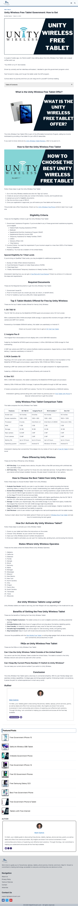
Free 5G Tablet (63, 449)
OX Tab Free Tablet (52, 329)
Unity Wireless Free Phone (46, 207)
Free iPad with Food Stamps (40, 274)
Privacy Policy (6, 879)
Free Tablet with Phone (62, 393)
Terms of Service (7, 882)
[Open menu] (71, 3)
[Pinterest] (11, 900)
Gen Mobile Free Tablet (34, 635)
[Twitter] (8, 848)
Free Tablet (7, 9)
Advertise (5, 887)
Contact (4, 885)
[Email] (21, 717)
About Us (5, 876)
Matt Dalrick (9, 16)
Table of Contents (12, 84)
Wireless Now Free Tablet (59, 515)
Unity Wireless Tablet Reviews (35, 141)
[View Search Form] (74, 3)
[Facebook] (11, 848)
